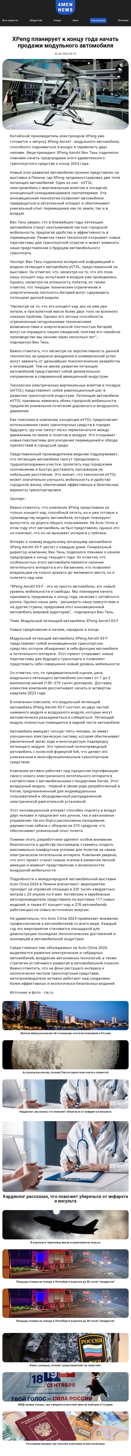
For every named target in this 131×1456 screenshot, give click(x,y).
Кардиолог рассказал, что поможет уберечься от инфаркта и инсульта (66, 1111)
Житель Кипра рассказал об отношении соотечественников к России (65, 1033)
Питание (123, 20)
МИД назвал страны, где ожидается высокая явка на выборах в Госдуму (65, 1404)
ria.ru (48, 992)
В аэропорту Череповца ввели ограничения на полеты (65, 1242)
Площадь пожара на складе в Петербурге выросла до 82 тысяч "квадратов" (65, 1281)
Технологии (98, 20)
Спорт (57, 20)
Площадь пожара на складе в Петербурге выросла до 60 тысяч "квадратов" (65, 1320)
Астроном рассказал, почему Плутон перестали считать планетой (65, 1072)
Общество (36, 20)
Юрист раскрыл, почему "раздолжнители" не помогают (65, 1365)
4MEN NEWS (65, 7)
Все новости (10, 20)
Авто (76, 20)
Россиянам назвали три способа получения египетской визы (65, 1443)
